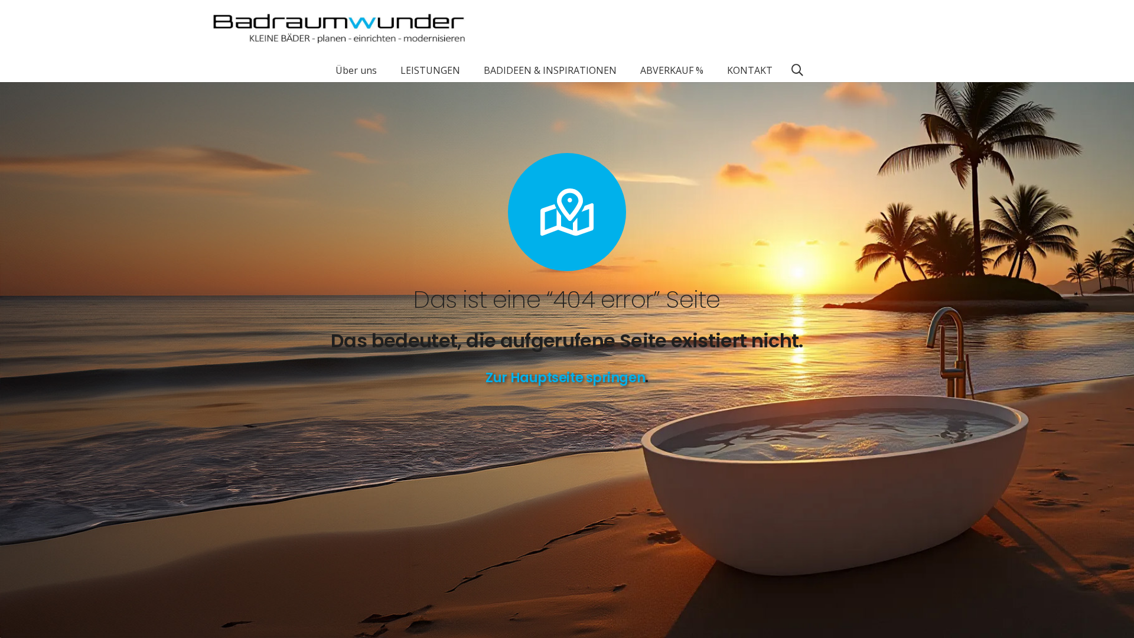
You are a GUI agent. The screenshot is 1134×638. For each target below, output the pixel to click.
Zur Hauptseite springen (565, 377)
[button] (385, 70)
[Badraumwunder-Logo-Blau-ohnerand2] (339, 29)
